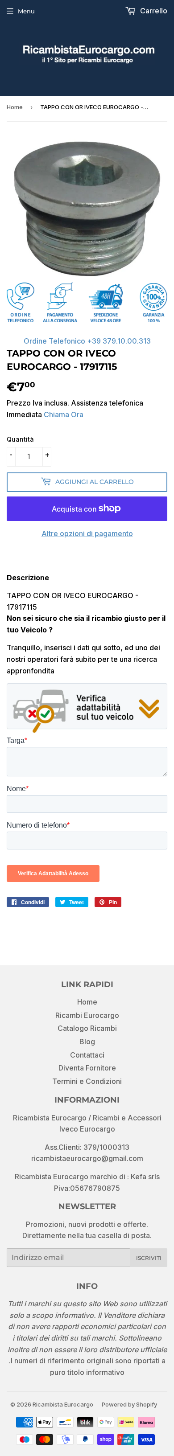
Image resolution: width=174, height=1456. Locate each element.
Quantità (20, 439)
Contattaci (87, 1054)
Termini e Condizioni (87, 1081)
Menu (26, 11)
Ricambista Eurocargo (63, 1404)
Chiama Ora (63, 414)
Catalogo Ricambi (87, 1028)
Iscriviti (149, 1258)
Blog (87, 1041)
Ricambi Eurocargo (87, 1015)
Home (15, 107)
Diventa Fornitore (87, 1067)
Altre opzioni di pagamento (87, 533)
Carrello (152, 10)
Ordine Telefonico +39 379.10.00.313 (87, 340)
